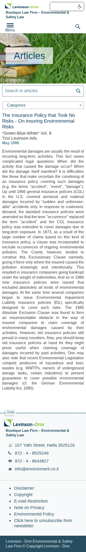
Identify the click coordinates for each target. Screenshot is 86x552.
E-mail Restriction (31, 501)
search (77, 26)
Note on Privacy (29, 507)
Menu (10, 30)
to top (10, 412)
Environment (22, 6)
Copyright (23, 494)
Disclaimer (24, 488)
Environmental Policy (34, 514)
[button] (67, 6)
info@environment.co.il (37, 469)
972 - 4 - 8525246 (32, 453)
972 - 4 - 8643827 (32, 461)
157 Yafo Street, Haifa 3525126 (45, 445)
